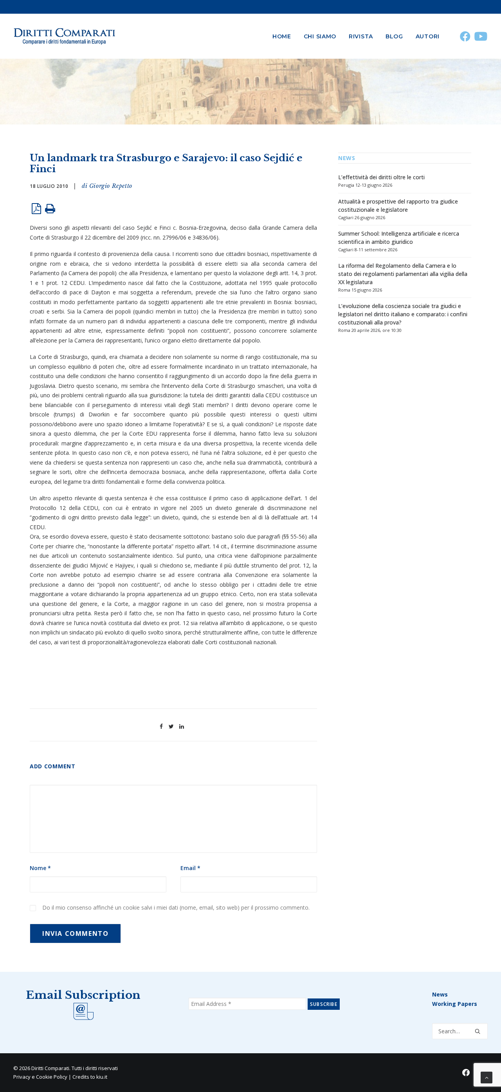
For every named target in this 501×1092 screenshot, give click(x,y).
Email (190, 868)
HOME (281, 36)
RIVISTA (361, 36)
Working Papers (454, 1003)
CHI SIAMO (320, 36)
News (440, 994)
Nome (40, 868)
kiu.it (101, 1076)
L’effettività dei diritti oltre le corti (381, 177)
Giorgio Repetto (110, 185)
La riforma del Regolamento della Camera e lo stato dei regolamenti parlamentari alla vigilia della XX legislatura (402, 274)
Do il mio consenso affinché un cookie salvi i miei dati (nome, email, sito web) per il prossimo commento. (176, 907)
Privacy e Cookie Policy (40, 1076)
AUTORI (428, 36)
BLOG (394, 36)
